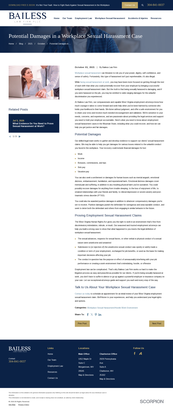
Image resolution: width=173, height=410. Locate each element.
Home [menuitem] (57, 18)
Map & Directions (86, 375)
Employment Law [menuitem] (83, 18)
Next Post (156, 323)
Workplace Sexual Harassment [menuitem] (110, 18)
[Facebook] (134, 353)
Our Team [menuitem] (67, 18)
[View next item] (20, 136)
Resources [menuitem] (156, 18)
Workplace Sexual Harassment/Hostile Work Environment (112, 308)
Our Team (52, 360)
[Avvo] (140, 353)
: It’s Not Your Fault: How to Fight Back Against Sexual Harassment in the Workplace (59, 5)
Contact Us (130, 5)
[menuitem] (12, 404)
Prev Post (82, 323)
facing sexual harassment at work (94, 82)
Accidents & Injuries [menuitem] (138, 18)
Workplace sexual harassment (88, 73)
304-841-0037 (155, 4)
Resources (52, 372)
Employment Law (55, 366)
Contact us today (82, 294)
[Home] (27, 18)
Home (50, 354)
